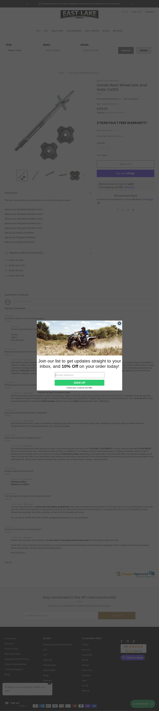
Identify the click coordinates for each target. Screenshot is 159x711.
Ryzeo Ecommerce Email (59, 392)
